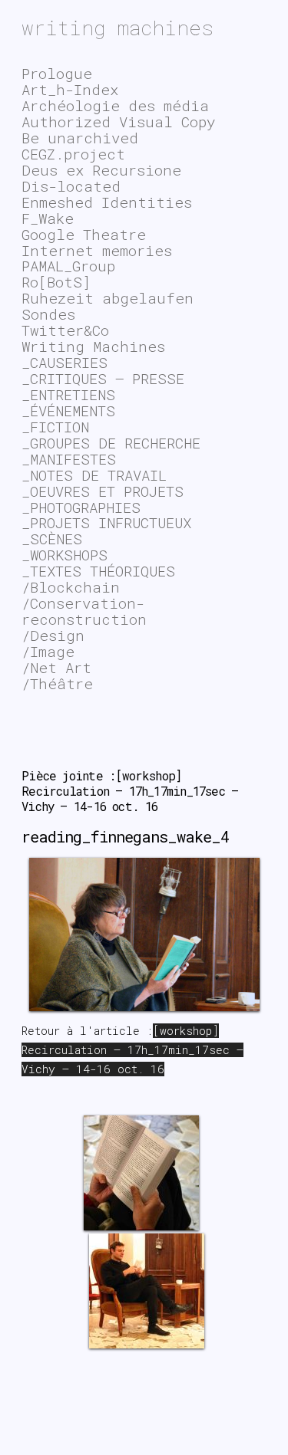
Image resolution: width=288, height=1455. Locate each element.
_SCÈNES (52, 538)
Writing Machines (93, 346)
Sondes (48, 314)
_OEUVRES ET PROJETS (103, 491)
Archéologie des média (115, 105)
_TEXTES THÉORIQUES (98, 570)
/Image (48, 651)
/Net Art (56, 667)
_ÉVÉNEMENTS (68, 410)
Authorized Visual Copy (118, 121)
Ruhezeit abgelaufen (108, 297)
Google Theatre (84, 234)
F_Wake (48, 218)
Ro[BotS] (56, 281)
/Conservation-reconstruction (84, 611)
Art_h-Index (70, 89)
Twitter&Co (65, 330)
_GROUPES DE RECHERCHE (111, 442)
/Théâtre (57, 683)
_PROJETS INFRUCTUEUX (106, 522)
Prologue (57, 73)
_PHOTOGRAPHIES (81, 507)
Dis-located (71, 185)
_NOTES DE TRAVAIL (94, 474)
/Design (53, 635)
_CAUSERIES (65, 362)
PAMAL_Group (68, 265)
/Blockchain (71, 586)
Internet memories (97, 250)
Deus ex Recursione (101, 169)
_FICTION (55, 426)
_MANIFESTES (69, 458)
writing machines (118, 28)
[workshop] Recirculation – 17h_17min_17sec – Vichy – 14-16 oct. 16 (132, 1049)
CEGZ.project (73, 153)
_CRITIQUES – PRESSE (103, 378)
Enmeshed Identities (107, 202)
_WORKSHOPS (65, 554)
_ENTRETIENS (68, 394)
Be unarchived (80, 137)
